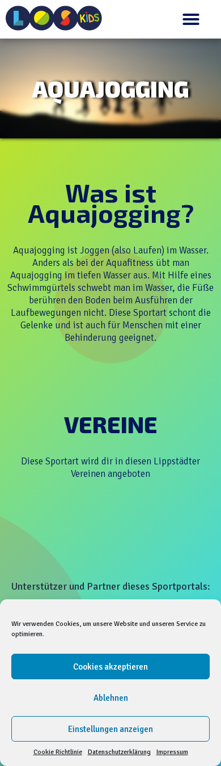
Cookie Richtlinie (57, 752)
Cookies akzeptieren (110, 667)
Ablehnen (111, 698)
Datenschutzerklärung (119, 752)
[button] (191, 19)
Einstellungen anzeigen (110, 729)
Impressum (172, 752)
